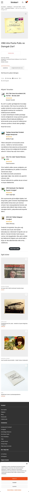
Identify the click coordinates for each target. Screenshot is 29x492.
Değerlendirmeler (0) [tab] (17, 68)
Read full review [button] (6, 127)
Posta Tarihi (22, 59)
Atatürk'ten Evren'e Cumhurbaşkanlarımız (10, 394)
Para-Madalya (5, 436)
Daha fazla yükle (14, 248)
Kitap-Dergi (4, 443)
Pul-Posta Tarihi (17, 6)
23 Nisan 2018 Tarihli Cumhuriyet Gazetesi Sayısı (12, 288)
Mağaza (3, 412)
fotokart (14, 2)
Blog (2, 414)
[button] (27, 463)
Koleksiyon (9, 6)
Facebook (16, 78)
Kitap (2, 392)
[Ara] (22, 2)
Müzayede (3, 416)
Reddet (14, 482)
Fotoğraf (3, 429)
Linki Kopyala (6, 80)
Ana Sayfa (3, 6)
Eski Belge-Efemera (5, 286)
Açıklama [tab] (5, 68)
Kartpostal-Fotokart (5, 358)
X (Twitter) (3, 454)
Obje (2, 439)
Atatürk (6, 62)
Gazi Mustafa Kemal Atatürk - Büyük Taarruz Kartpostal (14, 360)
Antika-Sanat (3, 321)
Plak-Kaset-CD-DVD (6, 446)
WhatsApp (9, 78)
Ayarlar (14, 486)
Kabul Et (14, 478)
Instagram (4, 456)
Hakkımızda (4, 419)
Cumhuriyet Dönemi (9, 8)
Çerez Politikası (10, 489)
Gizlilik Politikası (17, 489)
